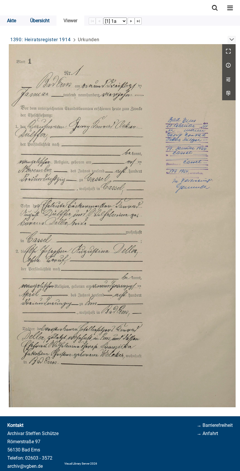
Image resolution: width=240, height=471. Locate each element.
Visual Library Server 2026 (80, 463)
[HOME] (3, 8)
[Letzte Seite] (138, 21)
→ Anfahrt (207, 433)
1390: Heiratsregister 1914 (40, 39)
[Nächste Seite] (131, 21)
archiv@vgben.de (25, 466)
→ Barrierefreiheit (215, 425)
